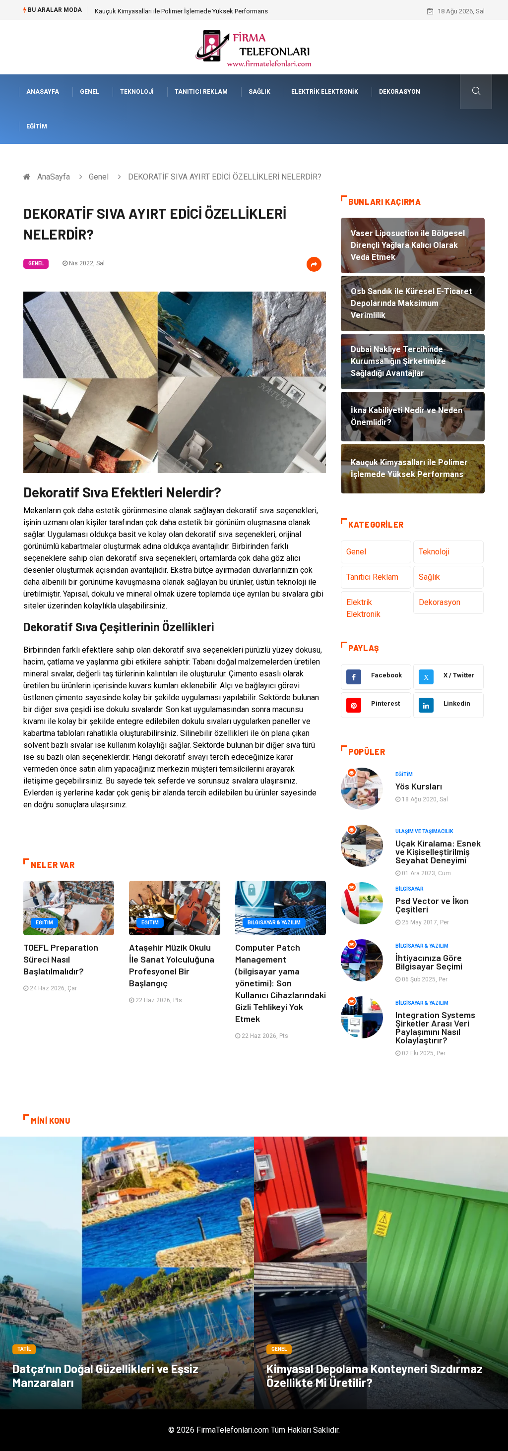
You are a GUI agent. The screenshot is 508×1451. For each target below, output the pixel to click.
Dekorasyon (399, 91)
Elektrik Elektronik (324, 91)
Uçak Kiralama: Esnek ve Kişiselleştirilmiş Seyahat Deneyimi (438, 851)
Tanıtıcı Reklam (201, 91)
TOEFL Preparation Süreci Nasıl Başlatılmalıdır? (60, 959)
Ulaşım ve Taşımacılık (424, 831)
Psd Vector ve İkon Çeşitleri (432, 904)
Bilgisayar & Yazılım (274, 922)
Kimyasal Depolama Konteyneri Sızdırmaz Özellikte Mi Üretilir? (374, 1375)
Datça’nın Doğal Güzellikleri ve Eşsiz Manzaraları (105, 1375)
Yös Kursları (418, 786)
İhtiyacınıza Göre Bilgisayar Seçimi (428, 961)
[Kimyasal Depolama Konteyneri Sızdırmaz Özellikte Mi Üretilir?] (381, 1273)
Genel (89, 91)
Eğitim (36, 126)
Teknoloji (137, 91)
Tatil (24, 1349)
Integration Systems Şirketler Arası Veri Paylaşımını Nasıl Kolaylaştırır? (435, 1027)
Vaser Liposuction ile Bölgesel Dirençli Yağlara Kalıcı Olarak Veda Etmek (197, 11)
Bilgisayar (409, 889)
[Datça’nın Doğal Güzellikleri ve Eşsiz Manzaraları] (127, 1273)
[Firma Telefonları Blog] (254, 46)
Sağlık (259, 91)
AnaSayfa (42, 91)
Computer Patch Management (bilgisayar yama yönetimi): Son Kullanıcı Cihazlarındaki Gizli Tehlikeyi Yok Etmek (280, 983)
